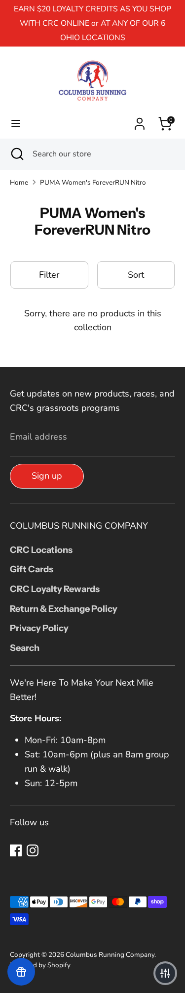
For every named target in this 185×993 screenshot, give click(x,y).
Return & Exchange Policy (63, 608)
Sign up (47, 476)
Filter (49, 275)
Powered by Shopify (40, 965)
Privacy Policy (39, 628)
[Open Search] (16, 154)
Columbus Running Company (110, 954)
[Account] (139, 121)
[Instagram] (32, 850)
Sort (136, 275)
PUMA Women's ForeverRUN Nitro (93, 182)
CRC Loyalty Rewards (55, 589)
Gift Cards (31, 569)
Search (24, 648)
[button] (165, 973)
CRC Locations (41, 550)
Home (19, 182)
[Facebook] (16, 850)
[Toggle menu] (16, 123)
